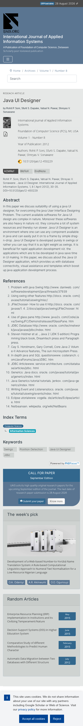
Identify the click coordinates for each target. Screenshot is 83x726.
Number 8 (61, 70)
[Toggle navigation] (7, 59)
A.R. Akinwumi (37, 582)
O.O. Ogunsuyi (59, 582)
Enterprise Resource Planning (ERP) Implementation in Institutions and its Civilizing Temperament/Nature (30, 617)
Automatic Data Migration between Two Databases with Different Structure (31, 660)
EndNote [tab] (40, 171)
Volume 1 (45, 70)
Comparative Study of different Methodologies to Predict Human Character (27, 646)
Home (17, 70)
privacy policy (26, 709)
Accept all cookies (33, 718)
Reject (57, 718)
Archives (30, 70)
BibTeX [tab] (24, 171)
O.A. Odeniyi (16, 582)
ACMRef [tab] (9, 171)
